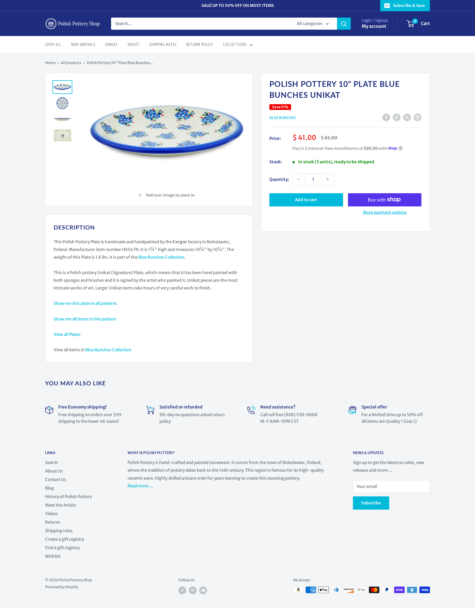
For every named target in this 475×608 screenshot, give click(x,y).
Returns (52, 522)
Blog (49, 488)
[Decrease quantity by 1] (298, 179)
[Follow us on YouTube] (203, 590)
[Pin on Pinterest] (397, 117)
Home (50, 62)
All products (71, 62)
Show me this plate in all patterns (85, 303)
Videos (51, 513)
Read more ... (140, 485)
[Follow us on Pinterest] (193, 590)
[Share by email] (417, 117)
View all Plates (67, 334)
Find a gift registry (62, 547)
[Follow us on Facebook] (182, 590)
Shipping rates (59, 530)
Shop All (53, 44)
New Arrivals (83, 44)
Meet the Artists (60, 505)
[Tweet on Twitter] (407, 117)
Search (51, 462)
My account (374, 26)
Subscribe (371, 502)
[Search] (344, 24)
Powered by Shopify (61, 587)
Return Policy (199, 44)
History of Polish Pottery (68, 496)
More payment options (385, 212)
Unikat (111, 44)
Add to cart (306, 199)
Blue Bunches (282, 117)
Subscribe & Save (409, 5)
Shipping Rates (163, 44)
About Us (54, 471)
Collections (235, 44)
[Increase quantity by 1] (327, 179)
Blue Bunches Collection (161, 257)
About (134, 44)
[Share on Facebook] (386, 117)
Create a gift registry (64, 539)
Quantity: (279, 179)
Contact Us (55, 479)
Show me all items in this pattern (85, 319)
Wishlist (52, 556)
